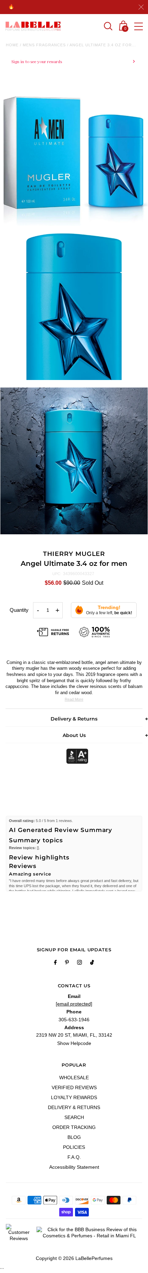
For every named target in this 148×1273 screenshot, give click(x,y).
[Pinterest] (67, 963)
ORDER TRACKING (74, 1127)
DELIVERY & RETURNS (74, 1107)
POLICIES (74, 1147)
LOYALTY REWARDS (74, 1097)
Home (12, 45)
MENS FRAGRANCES (44, 45)
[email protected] (74, 1004)
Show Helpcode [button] (74, 1043)
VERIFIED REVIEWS (74, 1087)
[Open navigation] (138, 26)
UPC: (56, 574)
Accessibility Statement (74, 1167)
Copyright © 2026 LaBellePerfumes (74, 1258)
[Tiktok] (92, 963)
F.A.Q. (74, 1157)
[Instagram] (79, 963)
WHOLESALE (74, 1077)
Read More (74, 699)
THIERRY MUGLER (74, 554)
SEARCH (74, 1117)
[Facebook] (55, 963)
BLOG (74, 1137)
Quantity (19, 610)
